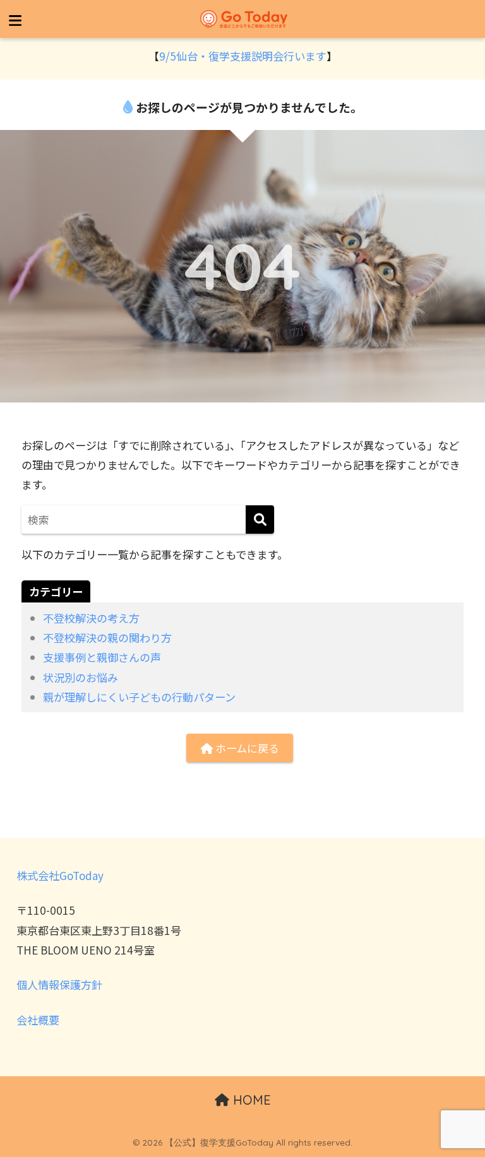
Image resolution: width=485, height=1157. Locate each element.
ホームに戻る (246, 748)
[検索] (260, 519)
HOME (250, 1100)
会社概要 (37, 1020)
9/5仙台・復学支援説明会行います (242, 56)
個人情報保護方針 (59, 984)
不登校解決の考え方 (91, 618)
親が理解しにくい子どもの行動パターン (139, 697)
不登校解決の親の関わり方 (107, 637)
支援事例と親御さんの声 (102, 657)
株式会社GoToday (60, 875)
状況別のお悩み (80, 677)
